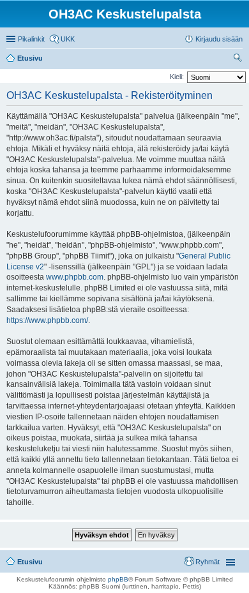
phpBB (118, 579)
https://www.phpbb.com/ (47, 320)
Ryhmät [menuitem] (207, 562)
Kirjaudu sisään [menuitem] (219, 39)
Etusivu (30, 562)
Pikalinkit (31, 39)
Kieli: (177, 76)
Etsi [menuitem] (239, 59)
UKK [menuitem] (68, 39)
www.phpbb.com (74, 277)
